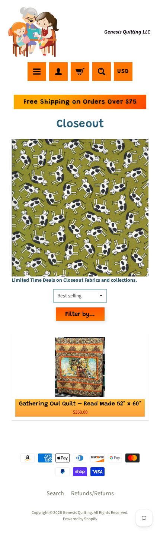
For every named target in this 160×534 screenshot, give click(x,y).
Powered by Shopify (80, 519)
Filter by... (80, 315)
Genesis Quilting (77, 512)
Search (55, 493)
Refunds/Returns (92, 493)
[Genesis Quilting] (34, 32)
